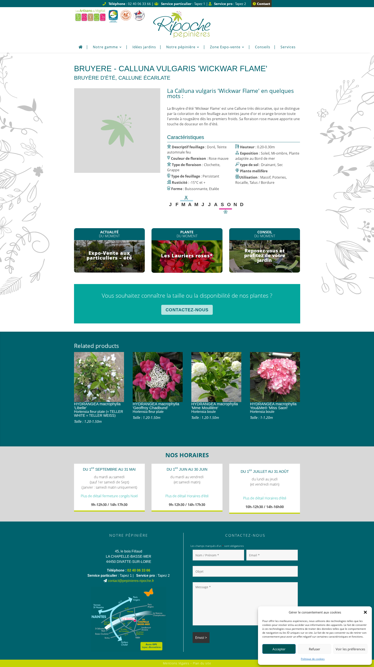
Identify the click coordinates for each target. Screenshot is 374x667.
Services (288, 47)
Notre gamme (105, 47)
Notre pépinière (180, 47)
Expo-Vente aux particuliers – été (109, 255)
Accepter (278, 649)
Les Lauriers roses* (187, 255)
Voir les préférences (350, 649)
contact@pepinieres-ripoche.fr (131, 581)
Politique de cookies (313, 659)
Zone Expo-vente (225, 47)
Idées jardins (144, 47)
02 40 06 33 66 (138, 570)
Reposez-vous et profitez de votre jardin (264, 255)
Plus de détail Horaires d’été (187, 496)
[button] (365, 612)
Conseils (262, 47)
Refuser (314, 649)
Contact (263, 4)
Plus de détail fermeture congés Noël (109, 496)
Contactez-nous (187, 309)
